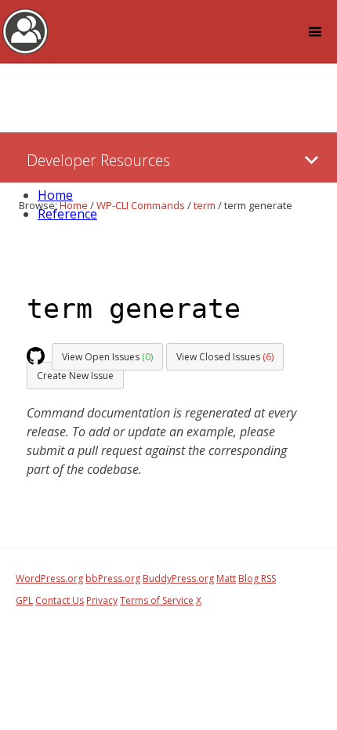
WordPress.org (49, 578)
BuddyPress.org (178, 578)
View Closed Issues (225, 356)
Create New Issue (75, 375)
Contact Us (59, 600)
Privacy (102, 600)
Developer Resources (98, 160)
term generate (134, 308)
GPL (24, 600)
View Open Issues (107, 356)
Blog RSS (257, 578)
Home (55, 195)
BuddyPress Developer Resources (25, 30)
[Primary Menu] (311, 160)
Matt (226, 578)
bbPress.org (112, 578)
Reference (67, 213)
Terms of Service (157, 600)
